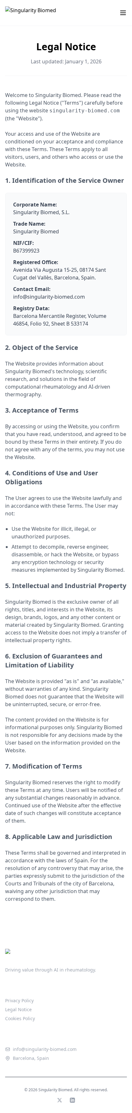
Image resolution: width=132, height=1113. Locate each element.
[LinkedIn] (72, 1100)
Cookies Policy (20, 1018)
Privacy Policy (19, 1000)
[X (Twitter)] (59, 1100)
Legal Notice (18, 1009)
